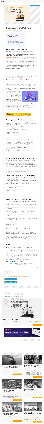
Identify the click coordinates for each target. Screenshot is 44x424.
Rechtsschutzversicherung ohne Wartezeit (15, 42)
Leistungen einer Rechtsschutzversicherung (16, 37)
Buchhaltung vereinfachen (10, 279)
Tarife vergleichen (10, 224)
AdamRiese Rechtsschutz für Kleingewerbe (15, 40)
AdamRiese (10, 150)
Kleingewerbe (14, 30)
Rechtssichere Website (11, 261)
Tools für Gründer (19, 30)
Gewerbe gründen (9, 30)
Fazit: (9, 43)
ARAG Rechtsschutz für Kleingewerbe (14, 41)
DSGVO (19, 148)
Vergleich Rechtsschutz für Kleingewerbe (15, 38)
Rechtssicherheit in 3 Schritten (13, 68)
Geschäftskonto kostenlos (10, 282)
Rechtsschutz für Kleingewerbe (13, 35)
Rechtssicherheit (9, 141)
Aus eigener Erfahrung (12, 36)
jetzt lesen (37, 324)
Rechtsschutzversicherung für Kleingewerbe (16, 45)
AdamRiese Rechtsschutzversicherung (19, 195)
